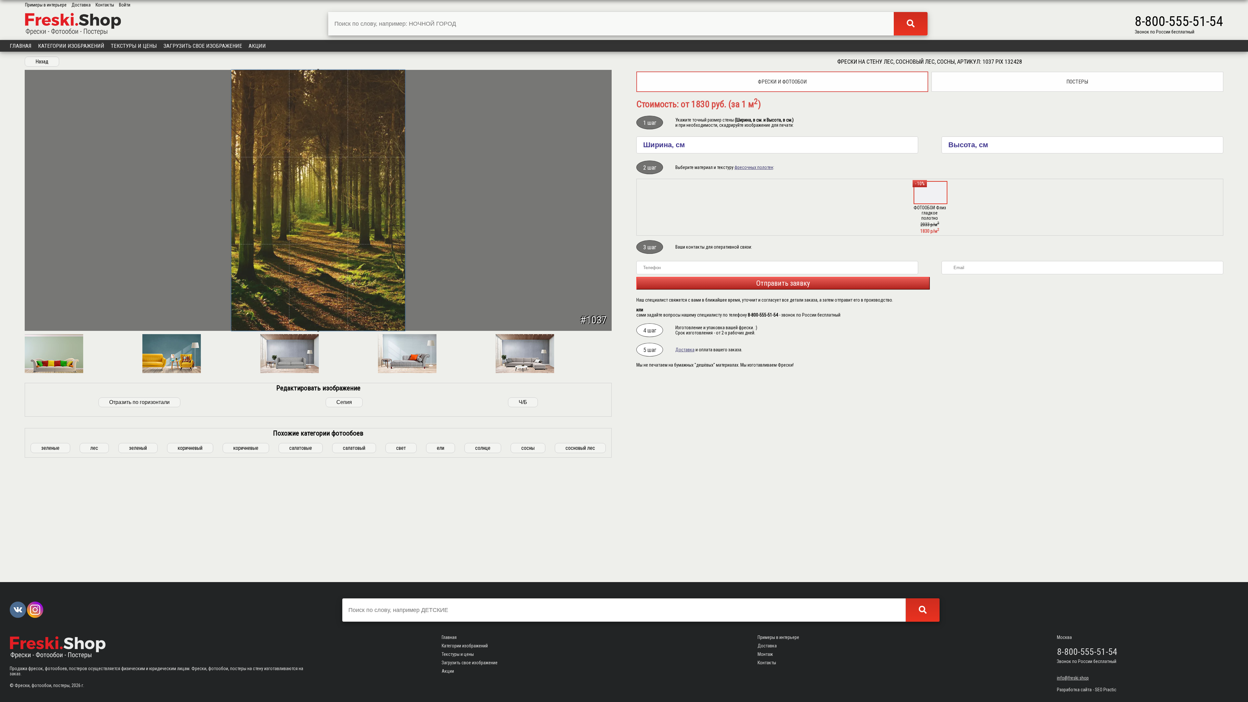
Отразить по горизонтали (139, 402)
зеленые (50, 448)
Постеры (1077, 82)
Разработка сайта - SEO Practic (1086, 689)
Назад (41, 61)
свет (401, 448)
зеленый (138, 448)
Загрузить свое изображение (202, 46)
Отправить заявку (783, 283)
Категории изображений (71, 46)
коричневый (190, 448)
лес (94, 448)
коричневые (245, 448)
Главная (21, 46)
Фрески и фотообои (782, 82)
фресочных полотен (753, 167)
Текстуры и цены (134, 46)
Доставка (81, 4)
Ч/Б (523, 402)
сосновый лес (580, 448)
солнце (482, 448)
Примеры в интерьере (46, 4)
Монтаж (765, 654)
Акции (257, 46)
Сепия (344, 402)
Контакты (105, 4)
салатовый (354, 448)
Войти (124, 4)
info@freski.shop (1073, 678)
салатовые (300, 448)
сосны (528, 448)
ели (440, 448)
